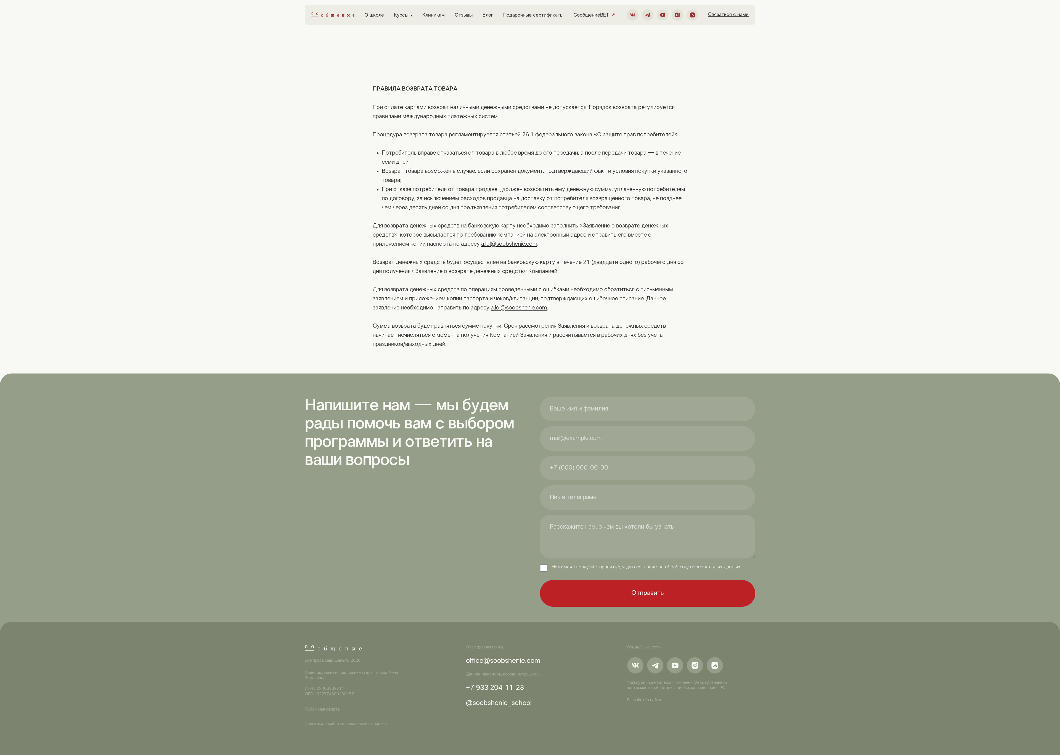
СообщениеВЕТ (594, 15)
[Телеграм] (647, 15)
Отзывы (464, 15)
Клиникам (433, 15)
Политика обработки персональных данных (346, 724)
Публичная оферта (322, 709)
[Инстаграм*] (677, 15)
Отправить (647, 593)
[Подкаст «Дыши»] (692, 15)
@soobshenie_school (499, 703)
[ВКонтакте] (632, 15)
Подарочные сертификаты (533, 15)
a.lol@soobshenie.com (509, 244)
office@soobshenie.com (503, 661)
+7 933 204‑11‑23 (495, 688)
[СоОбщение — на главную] (332, 14)
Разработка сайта (644, 700)
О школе (374, 15)
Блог (488, 15)
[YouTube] (662, 15)
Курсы (403, 15)
